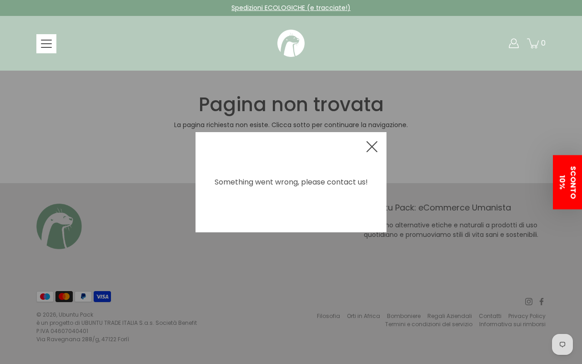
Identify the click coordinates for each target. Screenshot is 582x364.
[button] (567, 182)
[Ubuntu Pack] (291, 43)
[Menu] (46, 43)
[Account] (514, 43)
